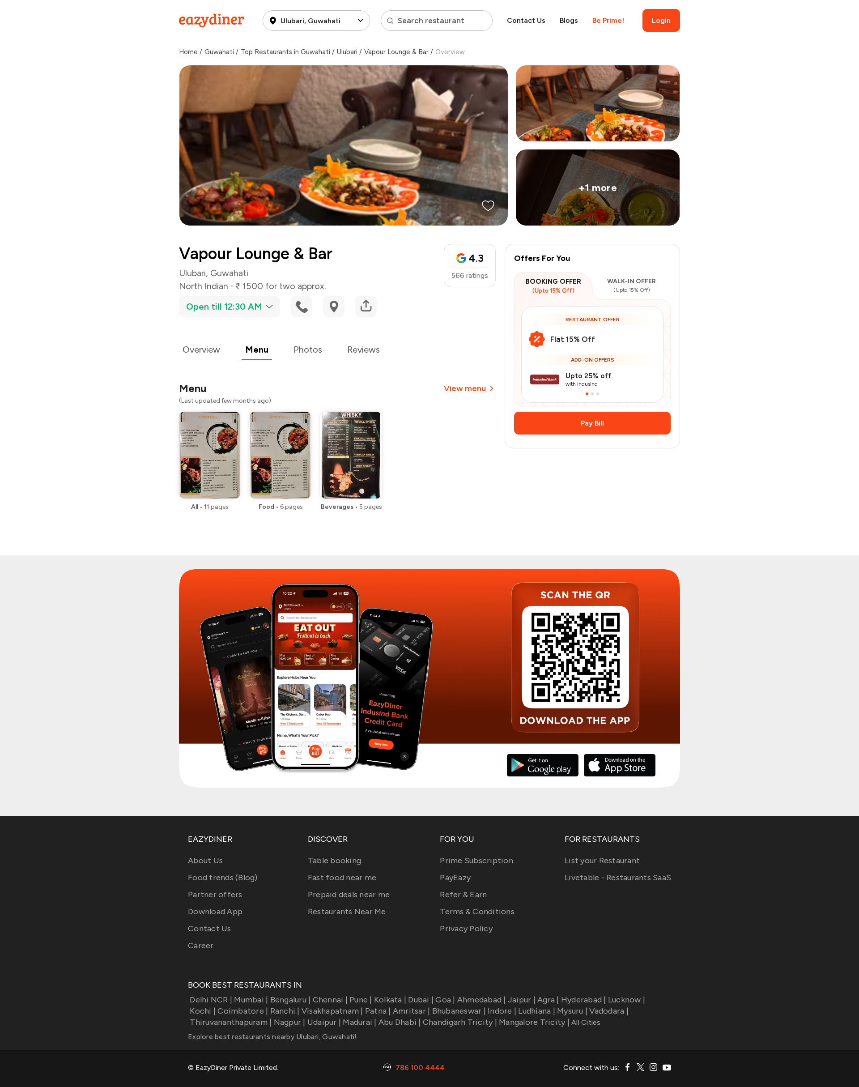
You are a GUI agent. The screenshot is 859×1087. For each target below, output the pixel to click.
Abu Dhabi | (399, 1022)
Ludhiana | (536, 1011)
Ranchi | (284, 1011)
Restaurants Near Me (347, 911)
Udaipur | (324, 1022)
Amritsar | (411, 1011)
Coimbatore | (242, 1011)
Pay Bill (592, 423)
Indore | (502, 1011)
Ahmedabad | (481, 1000)
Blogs (569, 20)
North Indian (203, 286)
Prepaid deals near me (349, 894)
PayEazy (455, 877)
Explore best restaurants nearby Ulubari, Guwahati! (272, 1036)
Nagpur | (289, 1022)
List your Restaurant (602, 860)
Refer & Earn (463, 894)
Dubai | (421, 1000)
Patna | (378, 1011)
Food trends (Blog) (223, 877)
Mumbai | (251, 1000)
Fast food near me (342, 877)
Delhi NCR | (211, 1000)
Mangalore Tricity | (534, 1022)
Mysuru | (572, 1011)
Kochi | (203, 1011)
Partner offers (215, 894)
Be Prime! (608, 20)
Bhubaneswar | (459, 1011)
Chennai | (330, 1000)
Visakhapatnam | (332, 1011)
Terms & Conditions (477, 911)
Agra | (548, 1000)
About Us (205, 860)
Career (201, 946)
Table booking (334, 860)
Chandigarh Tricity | (460, 1022)
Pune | (360, 1000)
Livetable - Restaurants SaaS (618, 877)
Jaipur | (522, 1000)
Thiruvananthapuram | (231, 1022)
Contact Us (526, 20)
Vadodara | (609, 1011)
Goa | (445, 1000)
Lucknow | (626, 1000)
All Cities (585, 1022)
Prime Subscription (476, 860)
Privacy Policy (466, 929)
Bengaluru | (290, 1000)
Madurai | (359, 1022)
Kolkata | (390, 1000)
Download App (215, 911)
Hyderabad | (583, 1000)
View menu (465, 388)
